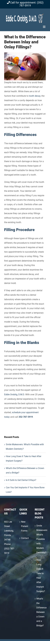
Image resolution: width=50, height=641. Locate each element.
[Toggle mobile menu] (44, 26)
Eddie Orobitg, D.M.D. (14, 394)
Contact (25, 538)
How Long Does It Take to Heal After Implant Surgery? (40, 576)
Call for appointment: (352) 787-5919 (26, 4)
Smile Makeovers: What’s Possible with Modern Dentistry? (40, 539)
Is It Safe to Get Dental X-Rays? (21, 480)
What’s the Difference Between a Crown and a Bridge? (40, 612)
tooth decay (34, 96)
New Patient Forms (24, 526)
